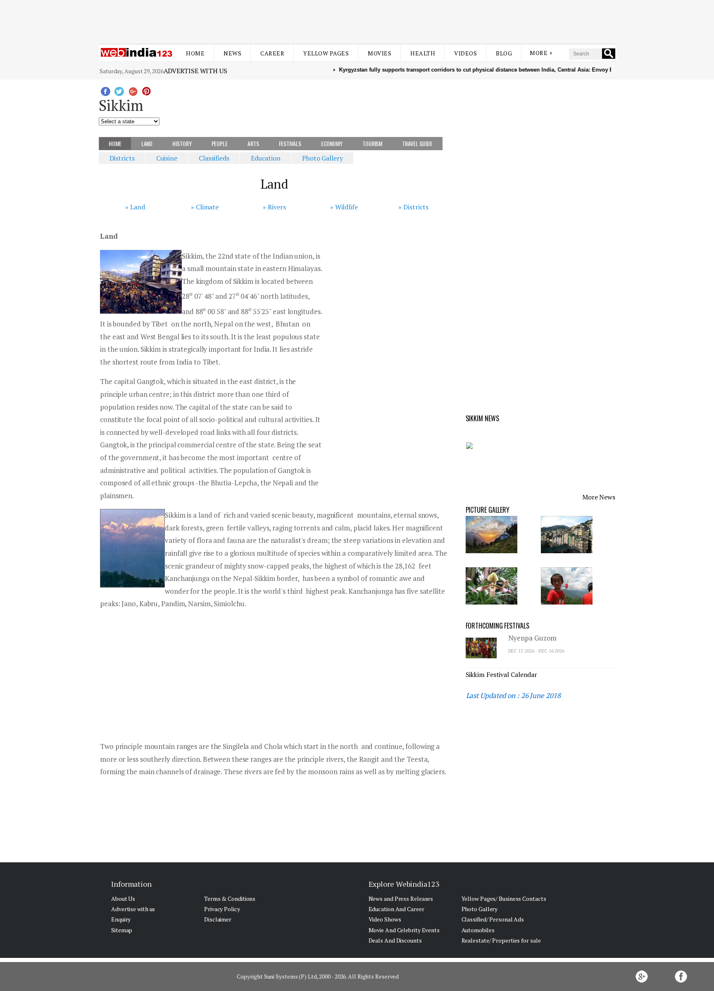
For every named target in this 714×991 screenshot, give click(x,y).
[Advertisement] (357, 19)
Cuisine (166, 158)
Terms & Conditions (229, 898)
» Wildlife (344, 206)
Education (266, 158)
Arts (253, 143)
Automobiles (478, 930)
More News (598, 496)
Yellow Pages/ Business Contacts (504, 898)
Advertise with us (195, 70)
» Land (135, 206)
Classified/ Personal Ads (493, 919)
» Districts (413, 206)
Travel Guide (417, 143)
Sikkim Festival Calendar (502, 674)
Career (272, 53)
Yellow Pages (326, 53)
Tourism (372, 143)
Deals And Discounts (395, 940)
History (181, 143)
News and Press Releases (401, 898)
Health (422, 53)
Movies (379, 53)
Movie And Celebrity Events (404, 930)
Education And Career (396, 909)
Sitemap (121, 930)
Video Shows (385, 919)
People (220, 143)
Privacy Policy (222, 909)
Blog (504, 53)
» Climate (205, 206)
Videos (465, 53)
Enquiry (121, 919)
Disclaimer (217, 919)
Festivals (290, 143)
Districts (122, 158)
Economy (332, 143)
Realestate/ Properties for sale (501, 940)
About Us (123, 898)
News (232, 53)
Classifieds (214, 158)
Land (147, 143)
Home (195, 53)
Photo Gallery (322, 158)
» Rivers (274, 206)
